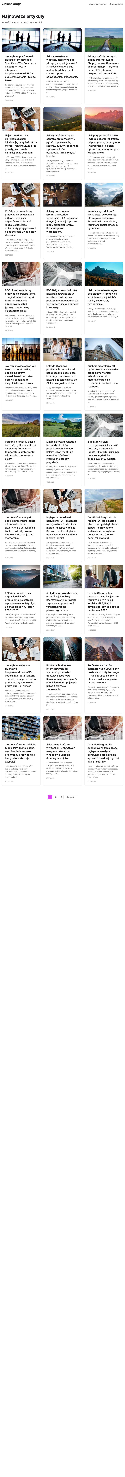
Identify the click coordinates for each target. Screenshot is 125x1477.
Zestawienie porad (98, 4)
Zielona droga (11, 4)
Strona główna (116, 4)
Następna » (71, 797)
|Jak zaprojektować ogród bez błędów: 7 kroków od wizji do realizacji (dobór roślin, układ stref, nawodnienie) (103, 297)
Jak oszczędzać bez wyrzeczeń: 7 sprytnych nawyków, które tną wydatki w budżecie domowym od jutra (60, 751)
